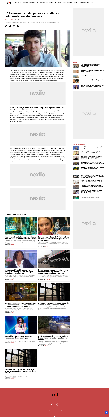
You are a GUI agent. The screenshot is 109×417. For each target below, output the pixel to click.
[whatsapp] (13, 27)
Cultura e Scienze (42, 2)
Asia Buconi (8, 244)
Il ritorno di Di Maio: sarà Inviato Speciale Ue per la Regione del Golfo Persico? (92, 152)
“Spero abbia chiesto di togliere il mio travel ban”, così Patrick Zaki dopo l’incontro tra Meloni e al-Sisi (91, 157)
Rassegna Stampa (84, 2)
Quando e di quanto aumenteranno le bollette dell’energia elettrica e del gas (92, 181)
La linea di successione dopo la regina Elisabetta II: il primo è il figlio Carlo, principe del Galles (91, 191)
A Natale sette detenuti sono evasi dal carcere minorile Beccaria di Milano (53, 304)
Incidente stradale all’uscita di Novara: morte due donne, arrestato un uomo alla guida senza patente (92, 176)
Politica (25, 2)
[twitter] (10, 27)
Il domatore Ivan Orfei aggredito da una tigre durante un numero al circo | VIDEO (21, 237)
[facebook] (6, 27)
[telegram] (17, 27)
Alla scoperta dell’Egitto (87, 75)
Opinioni (69, 2)
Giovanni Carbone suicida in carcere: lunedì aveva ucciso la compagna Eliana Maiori (20, 371)
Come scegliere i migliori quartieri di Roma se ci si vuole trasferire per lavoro (92, 186)
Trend (75, 2)
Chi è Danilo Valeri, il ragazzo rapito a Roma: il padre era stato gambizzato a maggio (53, 337)
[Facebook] (50, 403)
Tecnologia (52, 2)
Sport (60, 2)
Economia (32, 2)
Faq (92, 2)
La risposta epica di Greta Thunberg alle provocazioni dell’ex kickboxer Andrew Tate (92, 81)
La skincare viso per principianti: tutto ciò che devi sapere (92, 71)
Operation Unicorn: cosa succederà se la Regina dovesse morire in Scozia (92, 197)
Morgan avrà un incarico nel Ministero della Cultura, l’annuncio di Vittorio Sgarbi (92, 163)
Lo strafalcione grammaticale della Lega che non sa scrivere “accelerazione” (92, 86)
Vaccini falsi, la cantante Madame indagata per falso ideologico (18, 337)
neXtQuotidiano (9, 19)
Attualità (18, 2)
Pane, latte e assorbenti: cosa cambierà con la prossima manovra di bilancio (92, 147)
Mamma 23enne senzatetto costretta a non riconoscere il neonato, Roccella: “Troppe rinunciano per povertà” (20, 304)
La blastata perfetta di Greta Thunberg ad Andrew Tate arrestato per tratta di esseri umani (53, 238)
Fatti (64, 2)
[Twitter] (55, 403)
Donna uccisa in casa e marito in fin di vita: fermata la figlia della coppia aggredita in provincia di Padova (53, 271)
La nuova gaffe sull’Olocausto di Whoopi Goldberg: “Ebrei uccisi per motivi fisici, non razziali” (19, 271)
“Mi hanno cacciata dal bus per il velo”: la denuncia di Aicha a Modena (92, 168)
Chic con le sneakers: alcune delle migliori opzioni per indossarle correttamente (90, 65)
